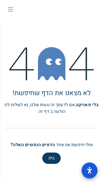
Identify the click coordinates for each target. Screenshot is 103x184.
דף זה (44, 111)
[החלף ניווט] (10, 9)
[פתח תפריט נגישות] (90, 170)
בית (52, 158)
